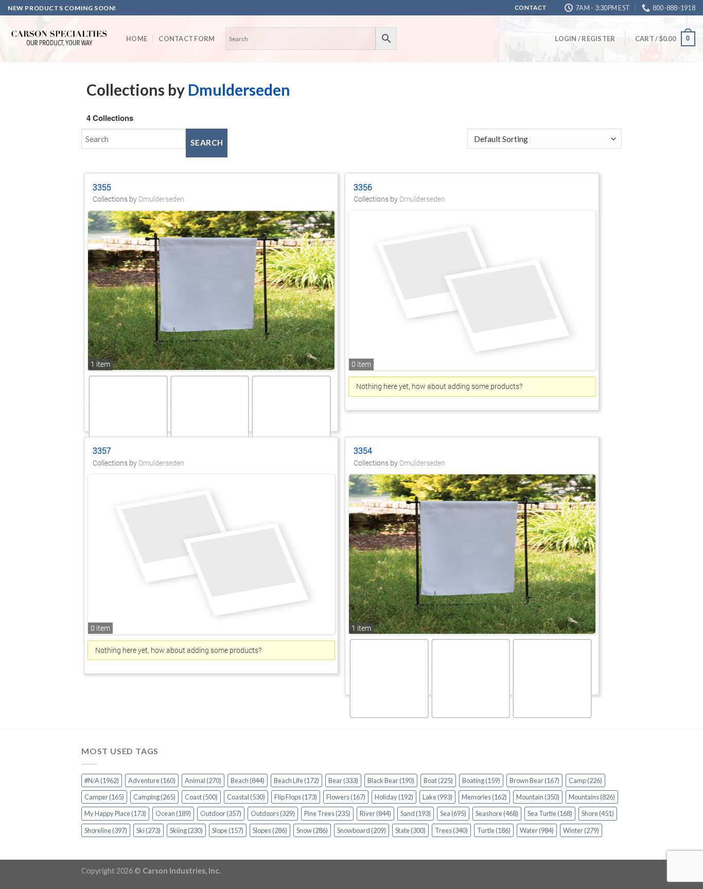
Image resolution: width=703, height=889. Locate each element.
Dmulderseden (239, 89)
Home (136, 38)
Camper (104, 797)
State (410, 830)
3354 (363, 450)
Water (537, 830)
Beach (248, 780)
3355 (102, 187)
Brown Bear (534, 780)
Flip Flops (295, 797)
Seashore (497, 813)
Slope (227, 830)
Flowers (345, 797)
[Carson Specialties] (59, 38)
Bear (343, 780)
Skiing (186, 830)
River (375, 813)
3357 (102, 450)
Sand (415, 813)
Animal (203, 780)
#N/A (101, 780)
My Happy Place (115, 813)
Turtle (494, 830)
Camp (585, 780)
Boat (438, 780)
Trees (451, 830)
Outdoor (220, 813)
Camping (154, 797)
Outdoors (273, 813)
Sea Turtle (550, 813)
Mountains (592, 797)
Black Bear (390, 780)
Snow (312, 830)
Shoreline (105, 830)
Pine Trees (327, 813)
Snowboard (361, 830)
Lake (437, 797)
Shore (598, 813)
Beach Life (296, 780)
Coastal (246, 797)
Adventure (151, 780)
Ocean (173, 813)
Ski (148, 830)
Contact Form (187, 38)
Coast (201, 797)
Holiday (394, 797)
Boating (481, 780)
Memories (484, 797)
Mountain (537, 797)
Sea (453, 813)
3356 (363, 187)
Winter (581, 830)
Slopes (270, 830)
